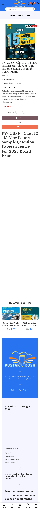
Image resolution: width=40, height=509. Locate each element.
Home (12, 15)
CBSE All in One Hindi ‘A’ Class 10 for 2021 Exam (29, 325)
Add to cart (21, 118)
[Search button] (33, 9)
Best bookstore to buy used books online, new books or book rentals (20, 495)
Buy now (21, 127)
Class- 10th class (23, 15)
